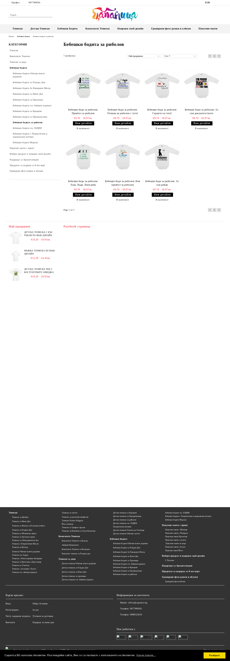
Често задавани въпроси (18, 616)
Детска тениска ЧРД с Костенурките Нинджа (39, 270)
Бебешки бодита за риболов (125, 574)
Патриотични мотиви (122, 527)
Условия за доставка (43, 616)
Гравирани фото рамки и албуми (171, 28)
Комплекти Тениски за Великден (76, 549)
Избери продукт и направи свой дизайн (183, 556)
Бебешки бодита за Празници (125, 560)
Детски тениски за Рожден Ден (75, 568)
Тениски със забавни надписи (24, 572)
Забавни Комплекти (70, 545)
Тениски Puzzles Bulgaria (72, 521)
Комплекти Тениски (97, 28)
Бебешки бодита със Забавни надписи (129, 564)
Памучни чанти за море (175, 543)
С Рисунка (169, 560)
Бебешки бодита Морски (175, 520)
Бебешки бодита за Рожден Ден (126, 548)
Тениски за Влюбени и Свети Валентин (78, 531)
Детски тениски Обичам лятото (126, 533)
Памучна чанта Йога (174, 550)
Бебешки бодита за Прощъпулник (127, 571)
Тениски (18, 28)
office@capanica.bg (137, 603)
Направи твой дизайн (130, 28)
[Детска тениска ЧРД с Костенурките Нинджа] (16, 275)
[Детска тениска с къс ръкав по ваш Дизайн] (16, 238)
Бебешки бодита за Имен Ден (125, 556)
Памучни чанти (208, 28)
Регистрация (12, 610)
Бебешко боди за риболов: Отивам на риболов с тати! (122, 111)
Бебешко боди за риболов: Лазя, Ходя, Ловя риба (83, 183)
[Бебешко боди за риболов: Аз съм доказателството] (201, 85)
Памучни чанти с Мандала (176, 533)
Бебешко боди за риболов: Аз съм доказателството (201, 111)
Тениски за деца (67, 559)
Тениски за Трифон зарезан (73, 527)
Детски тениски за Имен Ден (74, 572)
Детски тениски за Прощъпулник (127, 516)
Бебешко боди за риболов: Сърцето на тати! (162, 111)
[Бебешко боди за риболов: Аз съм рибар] (162, 156)
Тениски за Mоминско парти (24, 533)
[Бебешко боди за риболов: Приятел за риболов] (83, 85)
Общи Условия (40, 603)
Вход (8, 603)
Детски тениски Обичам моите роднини (79, 563)
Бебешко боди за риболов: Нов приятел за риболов (122, 183)
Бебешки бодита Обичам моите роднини (130, 543)
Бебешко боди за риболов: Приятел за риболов (83, 111)
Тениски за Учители (20, 565)
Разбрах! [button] (214, 655)
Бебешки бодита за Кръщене (125, 567)
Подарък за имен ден (43, 622)
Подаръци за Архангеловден (177, 566)
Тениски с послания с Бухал (24, 569)
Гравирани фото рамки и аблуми (180, 577)
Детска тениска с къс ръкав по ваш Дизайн (38, 234)
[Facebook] (215, 2)
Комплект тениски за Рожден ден (76, 554)
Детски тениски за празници (74, 576)
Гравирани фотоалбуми (175, 581)
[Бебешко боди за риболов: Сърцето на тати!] (162, 85)
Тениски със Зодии (20, 555)
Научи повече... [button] (146, 655)
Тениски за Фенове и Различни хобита (28, 526)
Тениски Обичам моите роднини (26, 551)
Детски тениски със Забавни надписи (77, 580)
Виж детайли (83, 123)
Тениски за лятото (69, 513)
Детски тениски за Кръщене (125, 513)
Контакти (10, 622)
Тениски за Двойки (20, 517)
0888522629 (136, 614)
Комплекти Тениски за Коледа (75, 541)
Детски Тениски (40, 28)
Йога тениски (67, 524)
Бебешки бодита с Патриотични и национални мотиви (188, 516)
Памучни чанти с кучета (175, 540)
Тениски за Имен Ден (21, 521)
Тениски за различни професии (75, 517)
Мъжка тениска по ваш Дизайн (39, 252)
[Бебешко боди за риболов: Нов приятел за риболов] (123, 156)
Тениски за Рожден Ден (22, 530)
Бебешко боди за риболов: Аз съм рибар (162, 183)
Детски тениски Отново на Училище (128, 530)
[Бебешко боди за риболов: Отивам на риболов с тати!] (123, 85)
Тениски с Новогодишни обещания (27, 558)
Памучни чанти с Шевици (176, 530)
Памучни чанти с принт (175, 525)
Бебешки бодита (118, 539)
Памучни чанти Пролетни (176, 536)
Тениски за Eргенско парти (23, 537)
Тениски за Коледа (20, 547)
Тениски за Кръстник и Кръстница (26, 562)
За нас (36, 610)
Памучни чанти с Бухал (175, 547)
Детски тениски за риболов (124, 520)
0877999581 (35, 2)
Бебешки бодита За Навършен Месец (129, 552)
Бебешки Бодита (67, 28)
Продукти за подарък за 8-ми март (181, 571)
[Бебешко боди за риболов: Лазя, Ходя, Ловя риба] (83, 156)
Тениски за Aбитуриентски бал (25, 540)
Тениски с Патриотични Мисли (25, 544)
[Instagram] (219, 2)
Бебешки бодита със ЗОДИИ (177, 513)
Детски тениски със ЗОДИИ (125, 523)
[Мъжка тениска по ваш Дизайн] (16, 256)
